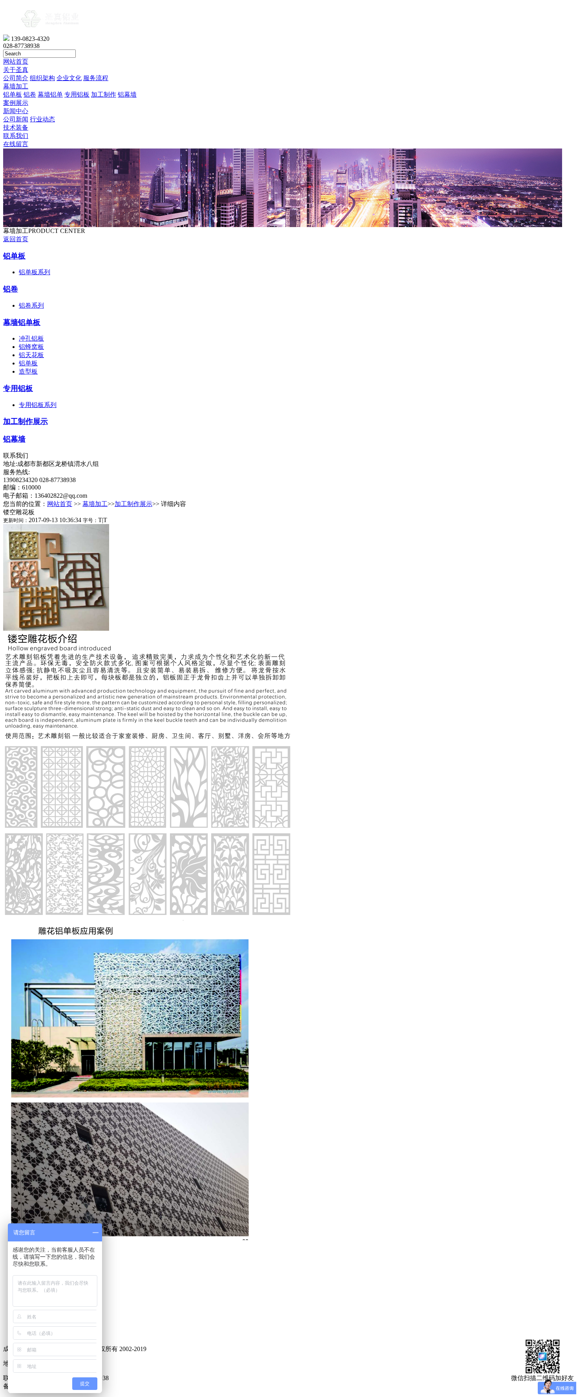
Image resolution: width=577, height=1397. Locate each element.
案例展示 (15, 102)
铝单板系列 (34, 272)
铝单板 (12, 94)
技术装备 (15, 127)
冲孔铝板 (31, 338)
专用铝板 (76, 94)
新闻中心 (15, 111)
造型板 (28, 371)
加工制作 (103, 94)
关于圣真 (15, 69)
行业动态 (42, 119)
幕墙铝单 (50, 94)
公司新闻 (15, 119)
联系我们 (15, 135)
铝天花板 (31, 355)
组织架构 (42, 78)
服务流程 (95, 78)
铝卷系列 (31, 305)
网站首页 (15, 61)
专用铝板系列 (38, 405)
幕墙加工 (15, 86)
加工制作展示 (25, 421)
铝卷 (30, 94)
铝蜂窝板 (31, 346)
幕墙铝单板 (21, 322)
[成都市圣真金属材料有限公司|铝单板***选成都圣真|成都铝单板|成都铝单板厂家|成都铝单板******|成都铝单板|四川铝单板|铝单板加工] (50, 32)
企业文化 (69, 78)
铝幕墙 (127, 94)
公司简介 (15, 78)
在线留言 (15, 144)
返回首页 (15, 239)
